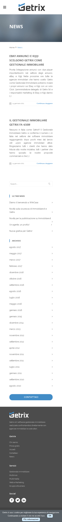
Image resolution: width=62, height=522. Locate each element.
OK (50, 516)
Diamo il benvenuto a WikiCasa (23, 202)
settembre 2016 (16, 285)
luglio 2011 (14, 367)
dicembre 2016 (16, 272)
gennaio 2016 (15, 310)
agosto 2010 (15, 386)
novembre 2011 (16, 354)
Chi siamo (13, 442)
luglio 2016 (14, 297)
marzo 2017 (14, 260)
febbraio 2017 (15, 266)
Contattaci (13, 453)
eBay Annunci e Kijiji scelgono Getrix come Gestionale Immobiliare (26, 60)
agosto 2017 (15, 247)
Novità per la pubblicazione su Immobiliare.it (30, 218)
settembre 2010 (16, 379)
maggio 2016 (15, 304)
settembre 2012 (16, 342)
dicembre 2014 (16, 323)
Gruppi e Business (17, 486)
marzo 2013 (14, 329)
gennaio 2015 (15, 316)
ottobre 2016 (15, 279)
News (19, 47)
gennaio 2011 (15, 373)
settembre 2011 (16, 360)
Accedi (12, 449)
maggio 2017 (15, 253)
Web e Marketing (16, 482)
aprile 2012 (14, 348)
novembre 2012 (16, 335)
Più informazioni (31, 519)
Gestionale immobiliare (19, 472)
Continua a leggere (45, 103)
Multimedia (14, 479)
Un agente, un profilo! (19, 225)
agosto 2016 (15, 291)
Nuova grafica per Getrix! (20, 231)
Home (12, 47)
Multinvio (13, 475)
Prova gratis (14, 446)
